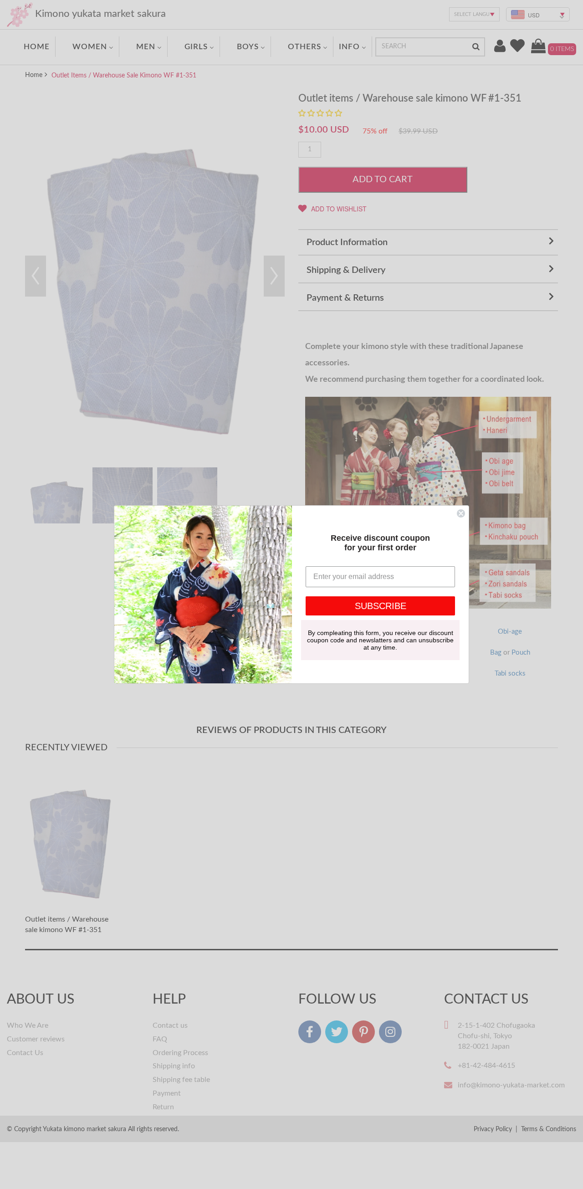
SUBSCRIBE (380, 606)
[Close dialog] (460, 513)
